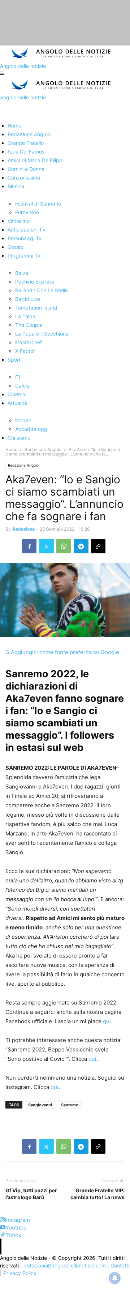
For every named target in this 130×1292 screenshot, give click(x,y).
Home (11, 449)
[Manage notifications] (115, 1278)
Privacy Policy (19, 1273)
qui (107, 1021)
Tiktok (13, 1235)
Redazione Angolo (43, 449)
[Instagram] (2, 1220)
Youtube (16, 1227)
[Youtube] (2, 1227)
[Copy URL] (98, 546)
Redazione (24, 529)
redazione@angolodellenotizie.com (64, 1265)
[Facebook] (29, 546)
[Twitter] (46, 546)
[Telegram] (81, 546)
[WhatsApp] (63, 546)
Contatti (119, 1265)
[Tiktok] (2, 1235)
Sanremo (69, 1104)
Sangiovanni (40, 1104)
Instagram (17, 1220)
